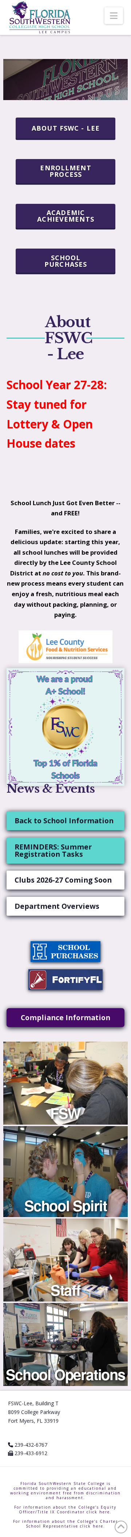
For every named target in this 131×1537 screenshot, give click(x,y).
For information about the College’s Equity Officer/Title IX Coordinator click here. (65, 1509)
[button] (113, 15)
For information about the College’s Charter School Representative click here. (65, 1524)
